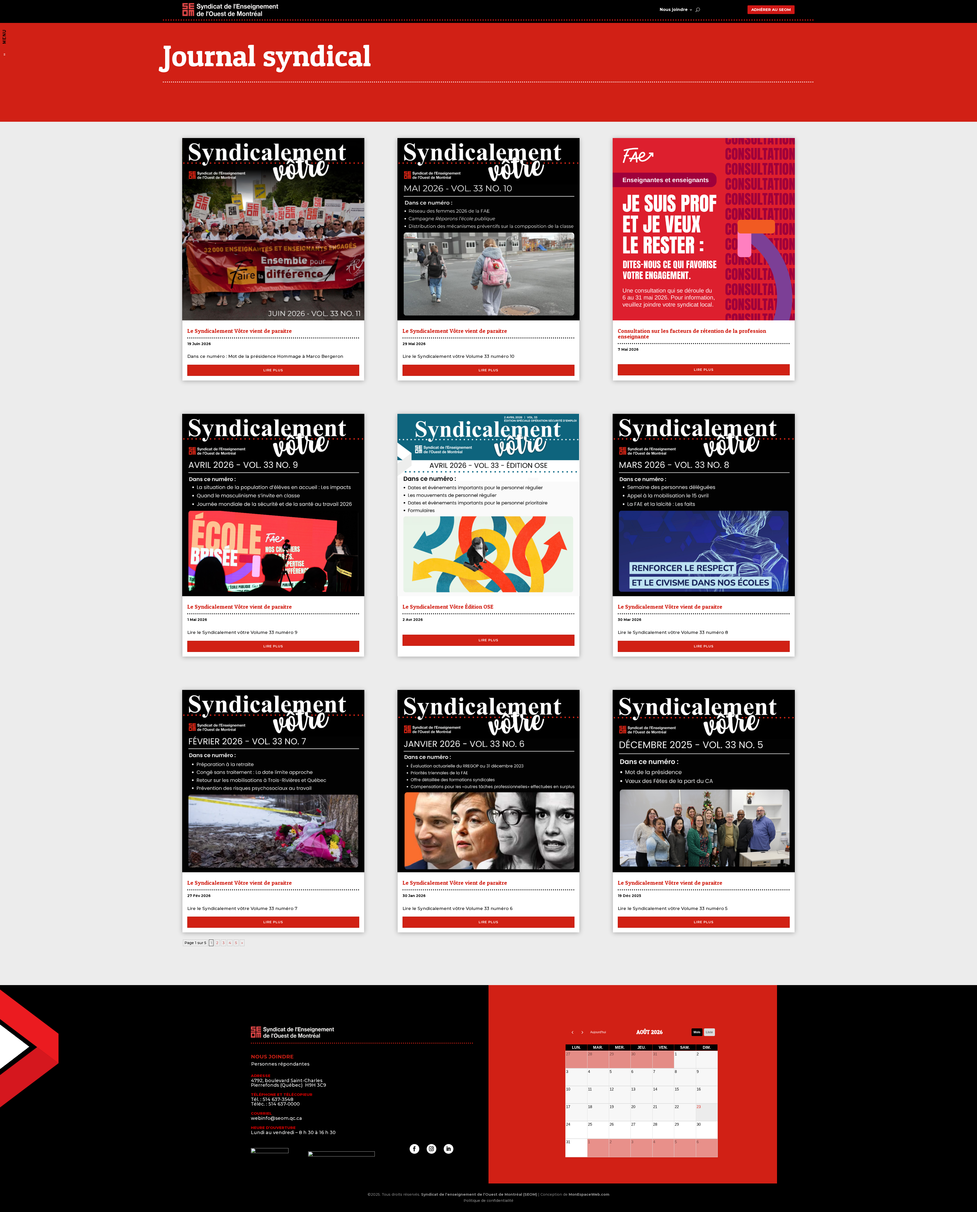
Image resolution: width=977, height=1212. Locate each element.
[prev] (572, 1032)
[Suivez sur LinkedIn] (448, 1149)
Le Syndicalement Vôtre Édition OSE (448, 606)
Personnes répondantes (280, 1064)
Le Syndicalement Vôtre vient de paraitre (239, 331)
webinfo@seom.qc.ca (276, 1118)
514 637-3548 (278, 1099)
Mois (697, 1032)
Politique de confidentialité (488, 1200)
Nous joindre (674, 9)
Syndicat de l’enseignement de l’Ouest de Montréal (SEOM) (479, 1194)
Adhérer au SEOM (771, 9)
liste (709, 1032)
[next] (582, 1032)
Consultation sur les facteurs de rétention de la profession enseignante (692, 334)
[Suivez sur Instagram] (431, 1149)
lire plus (273, 370)
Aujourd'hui (598, 1032)
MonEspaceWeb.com (589, 1194)
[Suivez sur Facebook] (414, 1149)
